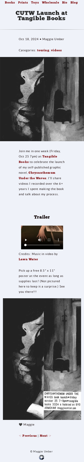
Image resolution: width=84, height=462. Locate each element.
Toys (35, 2)
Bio (65, 2)
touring (43, 50)
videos (56, 50)
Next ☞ (45, 436)
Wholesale (50, 2)
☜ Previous (28, 436)
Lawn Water (28, 259)
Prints (23, 2)
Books (10, 2)
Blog (74, 2)
